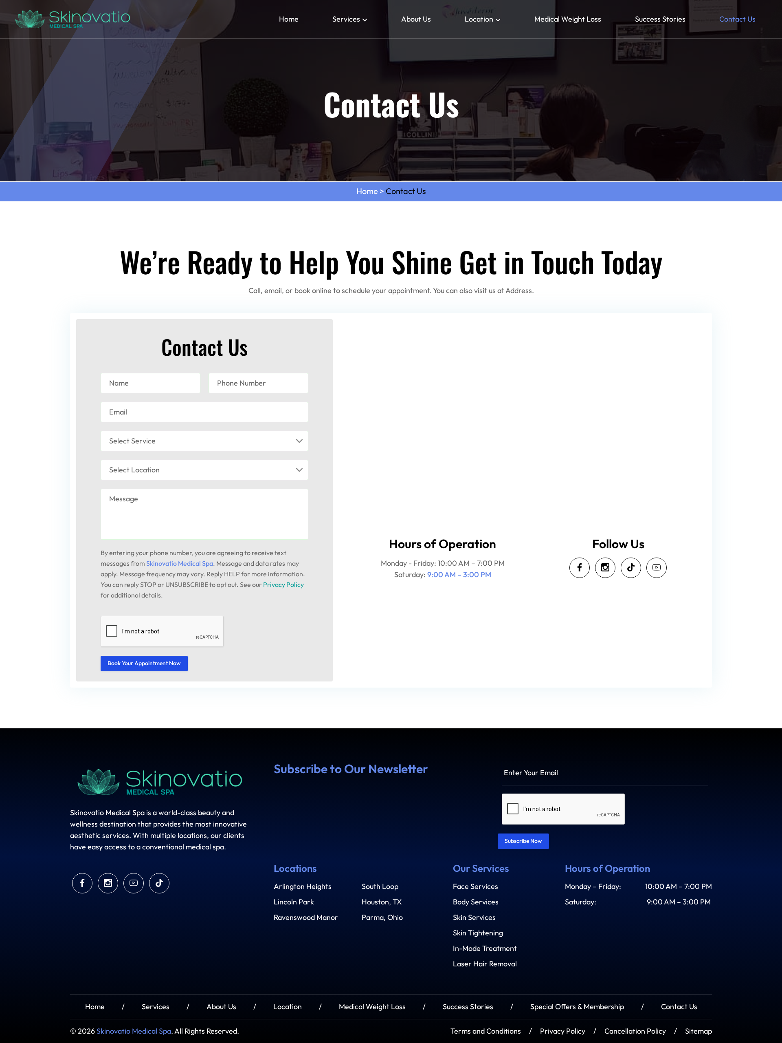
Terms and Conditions (485, 1031)
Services (346, 19)
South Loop (380, 886)
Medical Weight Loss (567, 19)
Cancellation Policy (635, 1031)
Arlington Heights (303, 886)
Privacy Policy (283, 584)
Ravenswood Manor (306, 917)
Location (479, 19)
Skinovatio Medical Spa (134, 1031)
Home (289, 19)
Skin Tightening (478, 933)
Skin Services (474, 917)
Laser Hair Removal (485, 964)
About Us (416, 19)
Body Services (476, 902)
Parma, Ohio (382, 917)
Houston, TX (382, 902)
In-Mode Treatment (485, 948)
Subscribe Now (523, 841)
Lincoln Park (294, 902)
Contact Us (737, 19)
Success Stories (660, 19)
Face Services (475, 886)
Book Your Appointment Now (144, 663)
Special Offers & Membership (577, 1007)
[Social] (579, 568)
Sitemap (698, 1031)
